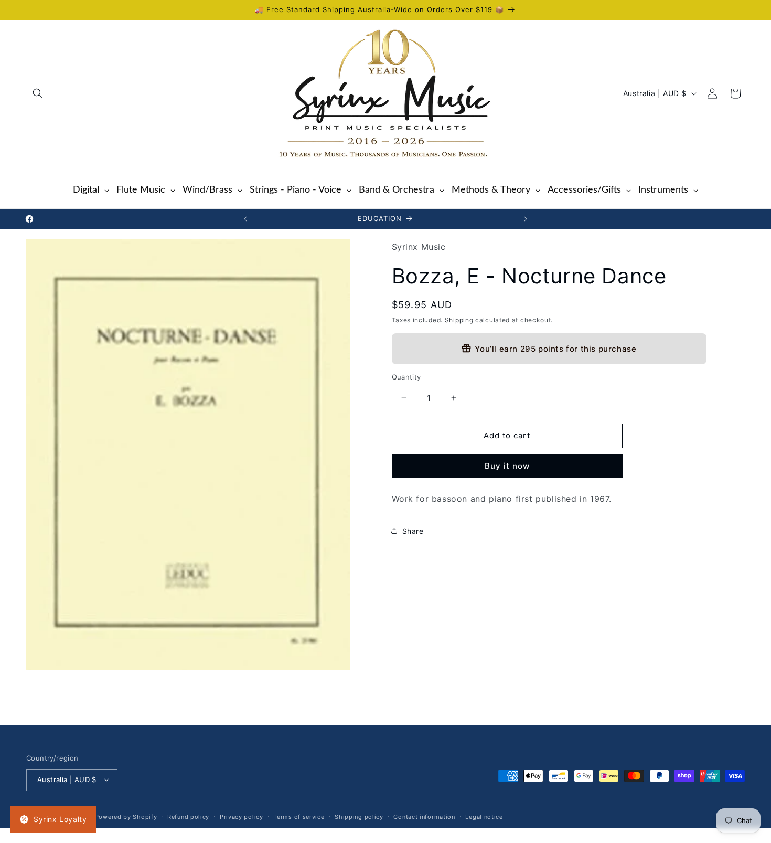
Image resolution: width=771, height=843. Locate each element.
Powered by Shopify (126, 816)
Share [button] (413, 530)
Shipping (459, 319)
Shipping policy (359, 816)
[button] (37, 93)
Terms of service (298, 816)
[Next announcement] (525, 219)
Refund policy (188, 816)
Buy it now (507, 465)
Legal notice (483, 816)
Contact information (424, 816)
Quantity (406, 377)
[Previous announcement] (245, 219)
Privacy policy (241, 816)
